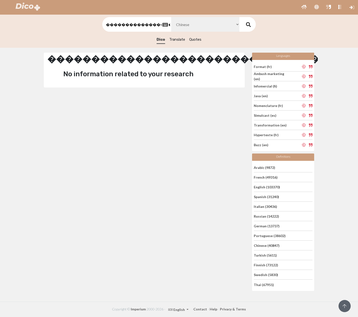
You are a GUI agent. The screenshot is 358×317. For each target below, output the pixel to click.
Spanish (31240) (266, 197)
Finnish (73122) (266, 265)
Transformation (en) (270, 125)
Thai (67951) (264, 284)
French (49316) (266, 177)
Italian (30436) (265, 206)
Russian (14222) (266, 216)
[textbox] (136, 24)
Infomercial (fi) (265, 86)
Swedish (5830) (266, 275)
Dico (161, 39)
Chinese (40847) (267, 245)
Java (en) (261, 96)
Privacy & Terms (233, 309)
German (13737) (267, 226)
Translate (177, 39)
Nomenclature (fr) (268, 106)
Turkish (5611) (265, 255)
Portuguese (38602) (270, 236)
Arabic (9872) (264, 167)
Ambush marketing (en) (269, 76)
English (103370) (267, 187)
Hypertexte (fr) (266, 135)
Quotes (195, 39)
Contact (200, 309)
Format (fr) (263, 66)
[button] (304, 7)
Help (213, 309)
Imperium (138, 309)
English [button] (179, 309)
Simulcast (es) (265, 115)
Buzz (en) (261, 145)
